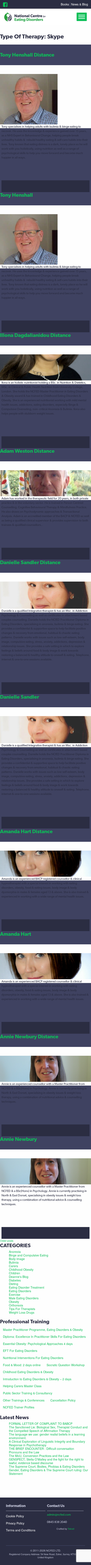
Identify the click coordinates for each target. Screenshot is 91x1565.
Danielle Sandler (19, 697)
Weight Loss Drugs (21, 1312)
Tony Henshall (16, 195)
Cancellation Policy (63, 1400)
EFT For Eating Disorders (20, 1351)
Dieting (13, 1284)
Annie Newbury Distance (29, 1036)
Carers (13, 1266)
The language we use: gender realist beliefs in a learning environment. (47, 1436)
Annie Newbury (18, 1139)
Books (65, 4)
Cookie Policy (15, 1516)
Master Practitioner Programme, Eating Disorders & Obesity (43, 1329)
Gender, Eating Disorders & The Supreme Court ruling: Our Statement (48, 1472)
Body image (17, 1259)
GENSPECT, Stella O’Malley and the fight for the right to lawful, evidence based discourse (46, 1461)
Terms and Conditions (20, 1530)
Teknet (71, 1528)
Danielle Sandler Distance (30, 562)
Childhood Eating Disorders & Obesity (28, 1372)
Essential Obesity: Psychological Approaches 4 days (38, 1344)
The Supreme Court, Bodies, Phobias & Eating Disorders (47, 1466)
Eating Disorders (20, 1291)
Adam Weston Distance (27, 451)
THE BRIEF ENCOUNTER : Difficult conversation (41, 1448)
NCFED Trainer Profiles (18, 1407)
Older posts (6, 1240)
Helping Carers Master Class (22, 1386)
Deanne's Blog (18, 1277)
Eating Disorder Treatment (26, 1287)
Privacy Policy (15, 1523)
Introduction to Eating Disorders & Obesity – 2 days (37, 1379)
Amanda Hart (15, 934)
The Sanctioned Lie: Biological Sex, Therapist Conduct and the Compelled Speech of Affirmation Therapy (48, 1429)
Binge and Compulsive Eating (28, 1255)
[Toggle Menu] (82, 17)
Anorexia (15, 1252)
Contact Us (56, 1505)
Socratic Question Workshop (66, 1365)
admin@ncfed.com (59, 1514)
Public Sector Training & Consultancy (27, 1393)
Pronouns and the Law (24, 1452)
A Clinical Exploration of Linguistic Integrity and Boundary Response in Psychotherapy (47, 1443)
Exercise (14, 1294)
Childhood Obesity (21, 1269)
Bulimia (14, 1262)
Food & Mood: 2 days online (22, 1365)
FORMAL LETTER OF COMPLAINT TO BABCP (40, 1423)
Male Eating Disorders (24, 1298)
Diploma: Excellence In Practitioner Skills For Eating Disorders (44, 1336)
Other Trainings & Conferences (23, 1400)
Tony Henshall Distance (27, 55)
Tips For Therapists (22, 1309)
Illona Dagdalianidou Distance (35, 335)
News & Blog (79, 4)
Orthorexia (16, 1305)
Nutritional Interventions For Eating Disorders (33, 1358)
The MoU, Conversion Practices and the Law (39, 1456)
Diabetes (15, 1280)
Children (14, 1273)
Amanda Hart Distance (26, 831)
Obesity (14, 1302)
